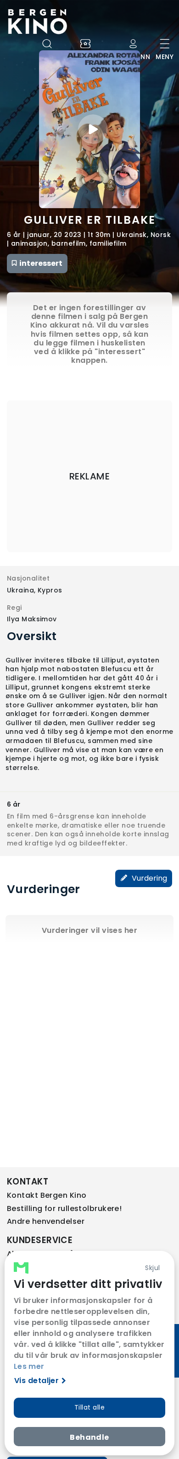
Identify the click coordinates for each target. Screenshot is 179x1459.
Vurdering (148, 878)
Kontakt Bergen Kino (47, 1195)
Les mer (29, 1366)
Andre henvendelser (45, 1221)
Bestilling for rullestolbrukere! (64, 1208)
